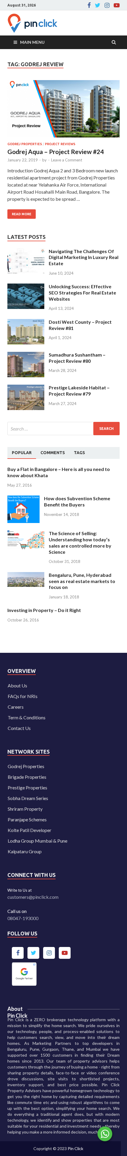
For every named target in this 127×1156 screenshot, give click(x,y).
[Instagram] (107, 5)
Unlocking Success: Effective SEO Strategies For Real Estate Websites (82, 293)
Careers (16, 707)
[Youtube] (116, 5)
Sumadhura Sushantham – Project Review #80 (77, 358)
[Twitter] (97, 5)
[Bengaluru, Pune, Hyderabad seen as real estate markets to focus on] (25, 575)
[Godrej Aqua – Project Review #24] (63, 111)
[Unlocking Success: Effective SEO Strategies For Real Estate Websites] (25, 287)
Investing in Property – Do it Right (44, 610)
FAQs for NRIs (23, 696)
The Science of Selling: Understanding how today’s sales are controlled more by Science (80, 542)
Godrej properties (24, 144)
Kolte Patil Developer (29, 830)
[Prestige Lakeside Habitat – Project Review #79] (25, 388)
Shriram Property (25, 809)
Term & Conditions (26, 717)
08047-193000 (22, 918)
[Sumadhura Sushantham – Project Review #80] (25, 355)
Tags (79, 452)
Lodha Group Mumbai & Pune (37, 840)
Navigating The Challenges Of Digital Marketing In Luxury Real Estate (83, 257)
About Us (17, 685)
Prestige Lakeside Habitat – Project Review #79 (79, 390)
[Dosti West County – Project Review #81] (25, 322)
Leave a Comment (66, 160)
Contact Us (19, 728)
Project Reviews (60, 144)
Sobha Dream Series (28, 798)
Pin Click (75, 1148)
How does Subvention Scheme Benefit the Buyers (77, 501)
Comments (52, 452)
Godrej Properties (26, 766)
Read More (19, 212)
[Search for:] (63, 428)
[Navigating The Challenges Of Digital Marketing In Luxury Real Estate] (25, 252)
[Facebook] (89, 5)
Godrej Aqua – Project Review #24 (55, 151)
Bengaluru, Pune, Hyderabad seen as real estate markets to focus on (82, 581)
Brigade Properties (27, 777)
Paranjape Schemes (27, 819)
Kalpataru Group (25, 851)
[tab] (21, 453)
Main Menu (32, 42)
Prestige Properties (27, 787)
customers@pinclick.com (32, 897)
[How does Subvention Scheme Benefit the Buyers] (23, 499)
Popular (22, 452)
